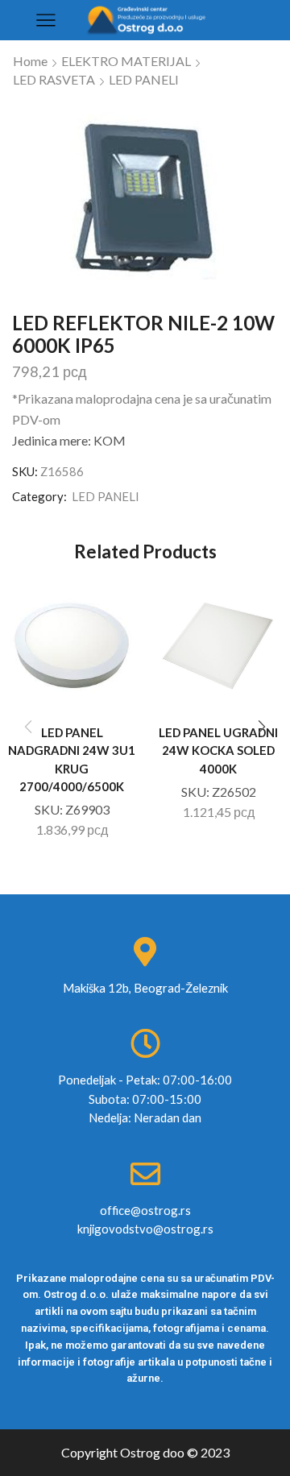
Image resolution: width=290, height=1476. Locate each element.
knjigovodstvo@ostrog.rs (145, 1228)
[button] (262, 727)
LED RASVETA (54, 79)
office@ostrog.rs (145, 1210)
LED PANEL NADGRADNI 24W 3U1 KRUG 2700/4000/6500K (71, 759)
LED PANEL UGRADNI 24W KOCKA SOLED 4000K (218, 750)
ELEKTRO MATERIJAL (126, 60)
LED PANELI (144, 79)
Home (30, 60)
